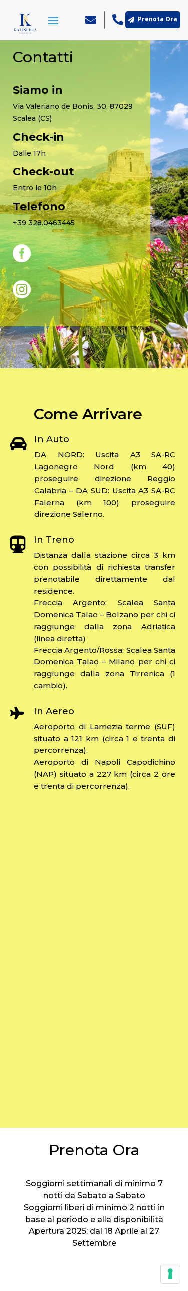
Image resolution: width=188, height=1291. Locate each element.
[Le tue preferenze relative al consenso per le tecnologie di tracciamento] (170, 1273)
